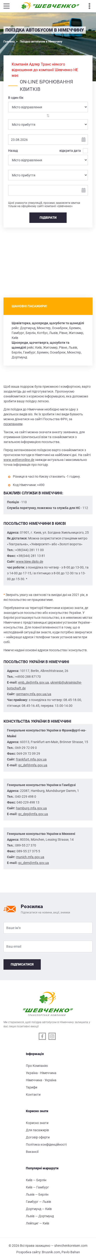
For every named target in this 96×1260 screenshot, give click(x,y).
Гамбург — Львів (38, 1202)
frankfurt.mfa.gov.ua (31, 759)
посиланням (12, 424)
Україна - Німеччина (41, 1073)
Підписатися (22, 964)
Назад (13, 150)
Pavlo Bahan (71, 1252)
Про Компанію (37, 1066)
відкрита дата (70, 150)
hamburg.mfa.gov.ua (31, 808)
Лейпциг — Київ (37, 1223)
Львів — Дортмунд (40, 1216)
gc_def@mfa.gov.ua (32, 765)
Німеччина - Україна (41, 1080)
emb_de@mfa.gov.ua (33, 682)
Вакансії (32, 1152)
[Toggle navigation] (8, 6)
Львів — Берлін (37, 1194)
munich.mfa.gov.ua (30, 857)
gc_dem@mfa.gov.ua (33, 863)
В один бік (16, 97)
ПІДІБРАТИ (48, 217)
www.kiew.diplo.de (29, 561)
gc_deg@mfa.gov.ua (33, 814)
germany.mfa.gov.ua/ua (33, 694)
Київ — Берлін (36, 1180)
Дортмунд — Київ (39, 1209)
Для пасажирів (37, 1130)
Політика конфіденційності (46, 1144)
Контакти (33, 1094)
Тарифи (31, 1087)
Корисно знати (37, 1123)
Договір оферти (38, 1137)
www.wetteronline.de (18, 460)
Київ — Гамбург (37, 1187)
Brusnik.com (51, 1252)
